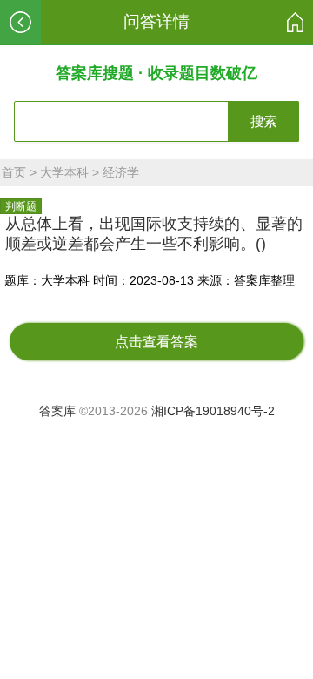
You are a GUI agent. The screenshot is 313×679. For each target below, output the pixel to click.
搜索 (263, 121)
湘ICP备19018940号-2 (213, 411)
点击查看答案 (156, 341)
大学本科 (64, 172)
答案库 (57, 411)
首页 (14, 172)
